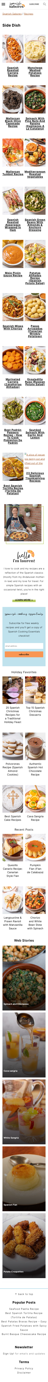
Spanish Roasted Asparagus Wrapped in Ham (13, 224)
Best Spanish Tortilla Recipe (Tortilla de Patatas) (13, 489)
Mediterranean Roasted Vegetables (35, 174)
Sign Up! (8, 1353)
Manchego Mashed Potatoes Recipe (35, 71)
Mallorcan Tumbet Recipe (13, 173)
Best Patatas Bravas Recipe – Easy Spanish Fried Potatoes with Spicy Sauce (24, 1325)
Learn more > (24, 600)
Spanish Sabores (12, 13)
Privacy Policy (24, 1368)
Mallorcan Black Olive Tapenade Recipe (13, 122)
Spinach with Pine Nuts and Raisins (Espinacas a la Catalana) (35, 123)
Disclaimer (24, 1372)
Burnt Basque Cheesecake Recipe (24, 1334)
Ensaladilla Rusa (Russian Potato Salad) (35, 382)
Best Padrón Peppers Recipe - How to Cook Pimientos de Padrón (13, 436)
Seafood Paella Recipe (24, 1309)
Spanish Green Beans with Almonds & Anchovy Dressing (35, 224)
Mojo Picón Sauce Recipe (12, 274)
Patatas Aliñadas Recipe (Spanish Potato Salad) (35, 278)
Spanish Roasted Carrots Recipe (13, 71)
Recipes (28, 13)
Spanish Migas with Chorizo (13, 327)
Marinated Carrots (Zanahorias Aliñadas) (13, 383)
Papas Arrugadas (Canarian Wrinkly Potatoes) (35, 331)
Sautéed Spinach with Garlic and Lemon (35, 433)
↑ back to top (24, 1294)
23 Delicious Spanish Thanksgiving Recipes (35, 477)
